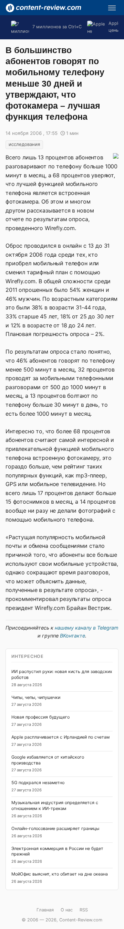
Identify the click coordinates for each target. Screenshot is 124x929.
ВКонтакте (72, 636)
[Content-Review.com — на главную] (43, 8)
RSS (84, 909)
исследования (24, 144)
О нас (67, 909)
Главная (45, 909)
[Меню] (111, 7)
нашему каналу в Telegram (86, 628)
